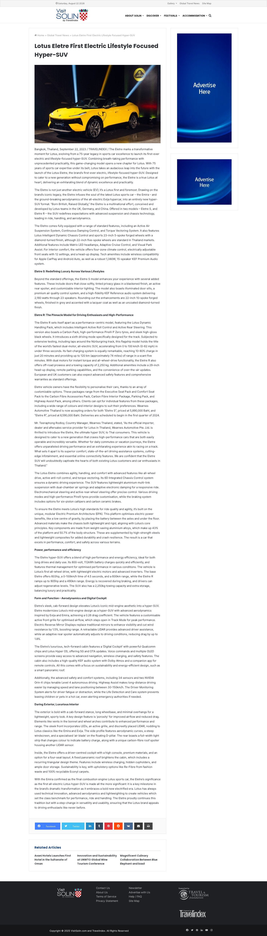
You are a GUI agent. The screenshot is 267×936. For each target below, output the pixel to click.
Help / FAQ (135, 896)
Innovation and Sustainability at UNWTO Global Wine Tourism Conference (97, 859)
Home (41, 35)
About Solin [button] (133, 15)
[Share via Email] (138, 826)
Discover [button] (153, 15)
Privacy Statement (107, 900)
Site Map (206, 3)
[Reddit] (118, 826)
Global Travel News (189, 3)
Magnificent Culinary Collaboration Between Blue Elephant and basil (138, 859)
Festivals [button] (171, 15)
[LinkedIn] (90, 826)
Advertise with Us (139, 892)
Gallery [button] (171, 3)
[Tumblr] (99, 826)
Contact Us (103, 887)
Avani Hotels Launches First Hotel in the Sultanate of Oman (53, 859)
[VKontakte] (128, 826)
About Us (102, 892)
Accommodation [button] (194, 15)
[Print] (148, 826)
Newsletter (135, 887)
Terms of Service (106, 896)
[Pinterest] (108, 826)
